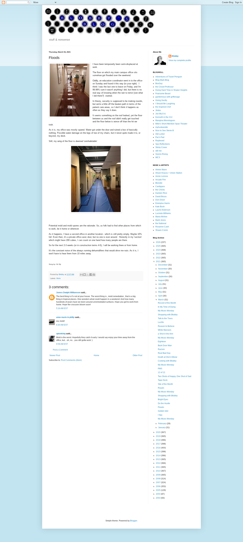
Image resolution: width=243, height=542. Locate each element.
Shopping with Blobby (168, 314)
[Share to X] (87, 274)
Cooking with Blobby (167, 361)
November (163, 269)
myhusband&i (161, 127)
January (162, 427)
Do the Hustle (164, 403)
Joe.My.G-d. (160, 114)
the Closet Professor (164, 87)
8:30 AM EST (62, 325)
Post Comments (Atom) (71, 360)
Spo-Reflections (162, 144)
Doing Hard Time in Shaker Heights (171, 90)
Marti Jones (160, 220)
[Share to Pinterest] (94, 274)
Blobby (175, 56)
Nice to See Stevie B (164, 130)
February (162, 423)
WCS (157, 157)
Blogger (133, 521)
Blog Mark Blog (162, 80)
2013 (158, 459)
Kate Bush (160, 206)
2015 (158, 451)
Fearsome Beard (162, 93)
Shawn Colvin (161, 230)
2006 (158, 486)
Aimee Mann (161, 169)
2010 (158, 471)
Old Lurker (160, 134)
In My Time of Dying (167, 307)
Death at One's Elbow (167, 357)
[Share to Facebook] (90, 274)
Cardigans (160, 186)
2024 (158, 250)
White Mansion (164, 330)
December (163, 265)
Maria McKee (161, 216)
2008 (158, 478)
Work (58, 278)
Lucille (161, 322)
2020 (158, 432)
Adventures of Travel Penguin (168, 77)
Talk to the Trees (165, 318)
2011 (158, 467)
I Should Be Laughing (165, 103)
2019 (158, 436)
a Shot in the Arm (165, 334)
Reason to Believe (166, 326)
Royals (161, 388)
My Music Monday (166, 311)
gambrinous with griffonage (167, 97)
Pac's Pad (159, 137)
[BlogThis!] (84, 274)
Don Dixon (160, 200)
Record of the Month (167, 303)
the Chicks (160, 190)
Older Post (137, 355)
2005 (158, 490)
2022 (158, 258)
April (160, 296)
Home (96, 355)
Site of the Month (165, 384)
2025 (158, 246)
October (162, 272)
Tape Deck (162, 380)
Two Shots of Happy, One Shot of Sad (174, 376)
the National (160, 223)
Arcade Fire (160, 180)
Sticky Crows (161, 147)
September (163, 276)
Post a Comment (60, 350)
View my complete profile (180, 60)
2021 (158, 261)
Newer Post (55, 355)
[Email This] (81, 274)
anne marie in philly (65, 317)
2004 (158, 494)
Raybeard (159, 140)
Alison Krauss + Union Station (168, 173)
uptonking (60, 333)
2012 (158, 463)
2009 (158, 475)
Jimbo (158, 110)
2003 (158, 498)
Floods (161, 407)
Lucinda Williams (163, 213)
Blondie (158, 183)
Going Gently (161, 100)
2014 (158, 455)
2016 (158, 448)
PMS (160, 368)
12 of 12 (161, 372)
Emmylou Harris (162, 203)
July (160, 284)
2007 (158, 482)
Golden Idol (163, 411)
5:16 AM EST (62, 308)
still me (158, 151)
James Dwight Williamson (68, 292)
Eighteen (162, 341)
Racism (161, 349)
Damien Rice (161, 193)
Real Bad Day (164, 353)
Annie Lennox (161, 176)
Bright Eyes (163, 399)
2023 (158, 254)
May (160, 292)
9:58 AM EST (62, 344)
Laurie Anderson (162, 210)
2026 (158, 242)
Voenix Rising (161, 154)
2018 (158, 440)
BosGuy (158, 83)
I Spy (160, 415)
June (160, 288)
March (161, 299)
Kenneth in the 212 (163, 117)
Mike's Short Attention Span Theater (171, 124)
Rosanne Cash (162, 227)
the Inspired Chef (163, 107)
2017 (158, 444)
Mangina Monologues (165, 120)
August (161, 280)
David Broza (160, 196)
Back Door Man (165, 345)
